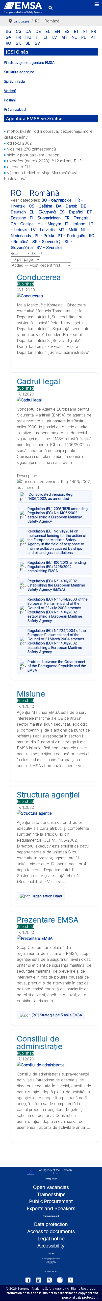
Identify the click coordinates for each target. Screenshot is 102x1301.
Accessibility (51, 1246)
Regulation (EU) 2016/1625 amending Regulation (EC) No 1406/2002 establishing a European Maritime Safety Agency (57, 515)
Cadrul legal (38, 381)
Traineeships (51, 1194)
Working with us (51, 1179)
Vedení (10, 90)
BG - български (56, 200)
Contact (51, 1253)
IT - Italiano (75, 223)
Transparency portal (51, 1216)
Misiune (31, 693)
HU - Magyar (49, 223)
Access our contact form (51, 1271)
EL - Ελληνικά (42, 211)
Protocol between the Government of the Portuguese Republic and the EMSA (56, 666)
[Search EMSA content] (50, 8)
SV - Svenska (49, 247)
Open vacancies (51, 1187)
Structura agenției (48, 794)
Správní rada (14, 81)
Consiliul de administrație (39, 1042)
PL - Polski (44, 235)
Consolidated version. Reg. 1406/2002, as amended (50, 496)
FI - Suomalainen (45, 217)
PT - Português (71, 235)
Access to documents (51, 1231)
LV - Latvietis (43, 229)
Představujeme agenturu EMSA (29, 62)
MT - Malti (67, 229)
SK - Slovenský (46, 241)
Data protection (51, 1224)
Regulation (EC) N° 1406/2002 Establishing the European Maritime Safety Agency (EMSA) (56, 585)
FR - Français (76, 217)
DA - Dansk (66, 206)
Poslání (10, 100)
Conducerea (39, 277)
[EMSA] (23, 8)
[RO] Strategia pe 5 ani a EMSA (56, 1015)
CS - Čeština (40, 206)
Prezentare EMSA (47, 919)
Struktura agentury (19, 72)
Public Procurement (51, 1201)
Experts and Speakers (51, 1208)
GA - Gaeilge (22, 223)
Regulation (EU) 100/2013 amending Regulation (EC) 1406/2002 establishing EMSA (56, 566)
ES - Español (71, 211)
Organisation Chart (46, 896)
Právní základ (15, 109)
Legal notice (51, 1239)
